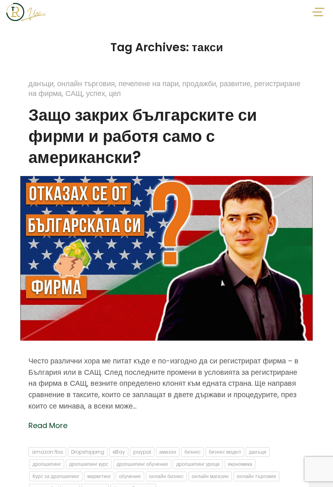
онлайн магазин (210, 476)
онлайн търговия (86, 83)
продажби (199, 83)
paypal (142, 451)
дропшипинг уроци (198, 464)
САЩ (73, 93)
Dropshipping (87, 451)
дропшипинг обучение (142, 464)
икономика (240, 464)
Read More (47, 425)
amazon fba (47, 451)
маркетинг (99, 476)
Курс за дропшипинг (55, 476)
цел (115, 93)
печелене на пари (149, 83)
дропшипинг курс (88, 464)
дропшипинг (46, 464)
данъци (41, 83)
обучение (130, 476)
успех (95, 93)
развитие (235, 83)
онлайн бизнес (166, 476)
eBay (118, 451)
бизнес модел (225, 451)
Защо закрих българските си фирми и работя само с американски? (142, 136)
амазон (167, 451)
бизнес (192, 451)
